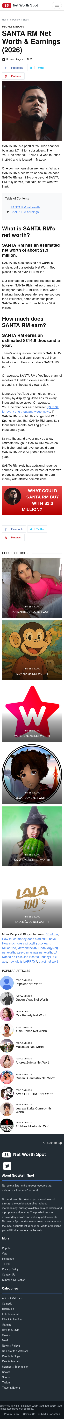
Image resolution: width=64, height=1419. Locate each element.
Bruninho (52, 934)
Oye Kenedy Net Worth (31, 1015)
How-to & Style (10, 1330)
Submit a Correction (13, 1279)
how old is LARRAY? (23, 961)
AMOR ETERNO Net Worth (34, 1094)
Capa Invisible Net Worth (32, 859)
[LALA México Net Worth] (32, 898)
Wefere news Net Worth (32, 735)
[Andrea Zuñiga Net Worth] (7, 1061)
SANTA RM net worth (25, 207)
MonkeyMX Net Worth (32, 673)
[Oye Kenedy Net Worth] (7, 1014)
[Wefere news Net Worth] (32, 712)
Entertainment (10, 1314)
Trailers (6, 1382)
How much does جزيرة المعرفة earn (26, 943)
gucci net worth (49, 961)
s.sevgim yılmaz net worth (34, 952)
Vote (4, 1253)
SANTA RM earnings (25, 212)
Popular (6, 1248)
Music (5, 1340)
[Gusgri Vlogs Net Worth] (7, 998)
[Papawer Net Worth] (7, 982)
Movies (6, 1335)
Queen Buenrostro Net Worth (35, 1078)
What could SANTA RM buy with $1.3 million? (40, 500)
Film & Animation (12, 1319)
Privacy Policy (10, 1269)
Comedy (7, 1303)
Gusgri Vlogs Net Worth (32, 999)
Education (8, 1308)
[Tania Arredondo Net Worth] (32, 588)
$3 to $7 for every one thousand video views (30, 409)
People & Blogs (20, 19)
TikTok (6, 1264)
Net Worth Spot (25, 5)
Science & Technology (15, 1366)
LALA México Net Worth (32, 921)
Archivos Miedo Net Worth (33, 1126)
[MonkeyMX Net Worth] (32, 650)
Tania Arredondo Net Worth (32, 611)
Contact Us (8, 1274)
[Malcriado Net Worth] (7, 1045)
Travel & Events (11, 1387)
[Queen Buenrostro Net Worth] (7, 1077)
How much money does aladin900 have (29, 939)
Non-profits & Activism (15, 1351)
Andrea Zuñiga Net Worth (33, 1062)
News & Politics (11, 1345)
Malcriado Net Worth (30, 1046)
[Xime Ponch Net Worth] (7, 1029)
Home (5, 19)
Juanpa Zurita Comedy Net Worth (34, 1110)
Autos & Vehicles (12, 1298)
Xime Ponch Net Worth (31, 1031)
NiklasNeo (9, 948)
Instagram (8, 1258)
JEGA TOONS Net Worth (32, 797)
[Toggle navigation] (57, 5)
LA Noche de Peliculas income (29, 954)
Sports (6, 1377)
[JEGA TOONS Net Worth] (32, 774)
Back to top (54, 1142)
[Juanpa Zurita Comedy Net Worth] (7, 1109)
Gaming (6, 1324)
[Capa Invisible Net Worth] (32, 836)
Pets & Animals (11, 1361)
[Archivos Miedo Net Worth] (7, 1125)
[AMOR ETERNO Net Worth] (7, 1092)
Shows (6, 1372)
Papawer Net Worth (29, 984)
